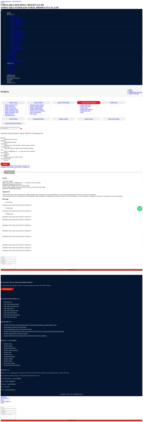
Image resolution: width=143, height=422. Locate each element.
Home (9, 12)
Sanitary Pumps (11, 54)
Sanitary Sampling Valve (17, 21)
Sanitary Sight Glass (16, 44)
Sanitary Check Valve (16, 20)
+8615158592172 (17, 1)
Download (10, 67)
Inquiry (5, 164)
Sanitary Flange (11, 59)
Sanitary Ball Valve (16, 18)
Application (10, 69)
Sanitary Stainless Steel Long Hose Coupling (15, 333)
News (9, 81)
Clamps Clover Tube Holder (18, 36)
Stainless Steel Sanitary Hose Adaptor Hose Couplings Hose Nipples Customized (25, 335)
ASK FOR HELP (7, 289)
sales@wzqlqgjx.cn (6, 1)
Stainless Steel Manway (17, 48)
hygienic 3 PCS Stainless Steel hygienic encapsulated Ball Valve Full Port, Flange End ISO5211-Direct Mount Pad (34, 331)
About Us (10, 63)
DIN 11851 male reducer (10, 312)
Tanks (12, 51)
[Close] (1, 406)
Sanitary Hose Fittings (13, 41)
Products (10, 14)
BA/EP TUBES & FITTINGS (15, 61)
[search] (21, 128)
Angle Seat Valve (15, 26)
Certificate (10, 66)
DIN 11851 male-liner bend (11, 310)
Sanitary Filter (14, 47)
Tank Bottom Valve (16, 27)
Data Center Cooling (12, 60)
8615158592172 (12, 384)
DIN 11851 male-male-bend (11, 304)
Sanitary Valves (11, 15)
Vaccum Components (16, 38)
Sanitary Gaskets (11, 57)
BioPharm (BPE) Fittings (17, 35)
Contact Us (11, 82)
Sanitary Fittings (11, 29)
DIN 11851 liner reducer (10, 317)
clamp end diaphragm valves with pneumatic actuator (18, 329)
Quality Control (11, 70)
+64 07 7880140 (16, 378)
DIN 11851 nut (8, 302)
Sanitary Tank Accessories (14, 42)
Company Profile (11, 64)
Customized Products (12, 56)
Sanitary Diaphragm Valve (17, 23)
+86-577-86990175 (10, 381)
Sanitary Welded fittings (17, 33)
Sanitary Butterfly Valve (17, 17)
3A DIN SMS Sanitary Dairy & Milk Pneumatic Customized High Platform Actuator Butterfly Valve (30, 325)
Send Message (71, 269)
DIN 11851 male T (9, 308)
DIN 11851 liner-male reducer (12, 315)
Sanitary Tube (11, 53)
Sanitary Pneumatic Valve (17, 24)
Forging (9, 72)
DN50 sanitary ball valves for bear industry (15, 327)
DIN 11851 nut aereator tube (11, 306)
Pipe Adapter (14, 39)
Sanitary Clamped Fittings (17, 32)
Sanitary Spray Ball (16, 45)
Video (8, 73)
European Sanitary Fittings (17, 30)
